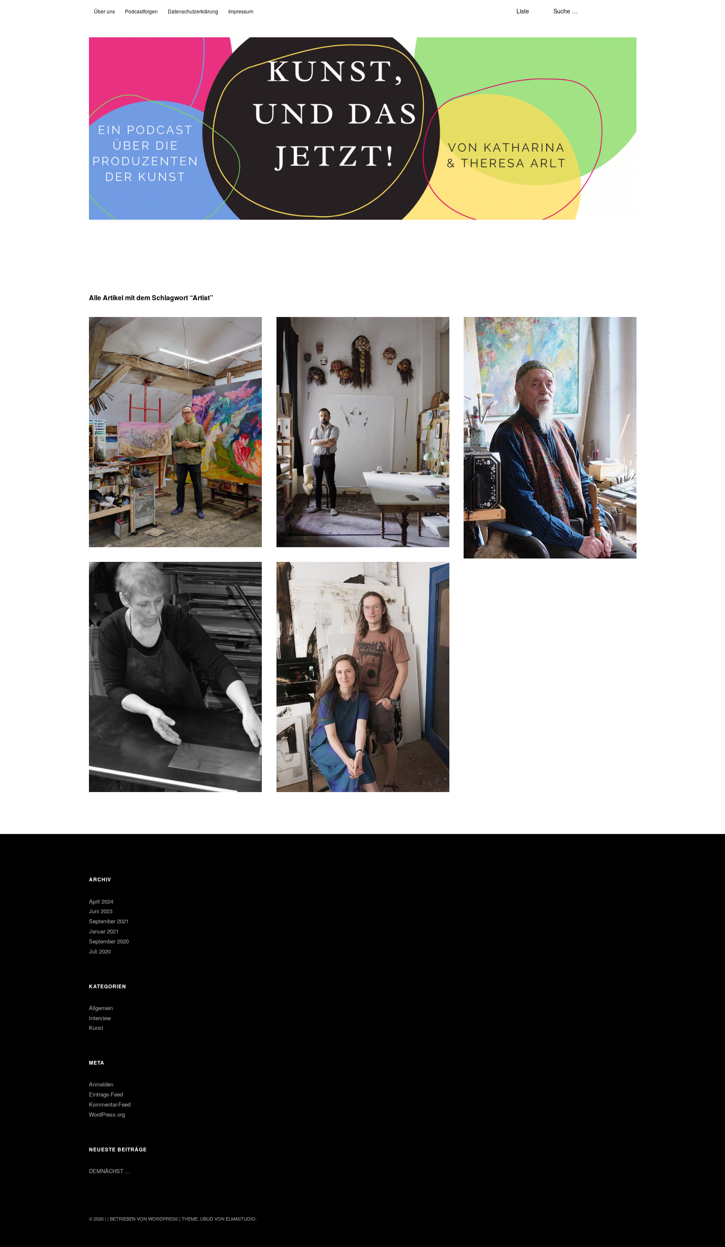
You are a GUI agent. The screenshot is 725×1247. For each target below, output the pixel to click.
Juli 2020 (100, 951)
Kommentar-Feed (109, 1104)
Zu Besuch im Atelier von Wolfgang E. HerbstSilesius (532, 334)
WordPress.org (107, 1114)
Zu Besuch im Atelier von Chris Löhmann (350, 330)
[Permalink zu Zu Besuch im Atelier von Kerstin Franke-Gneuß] (175, 677)
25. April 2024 (113, 340)
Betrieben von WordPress (144, 1218)
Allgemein (101, 1008)
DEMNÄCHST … (123, 330)
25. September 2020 (308, 594)
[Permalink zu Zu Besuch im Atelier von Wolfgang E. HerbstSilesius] (550, 438)
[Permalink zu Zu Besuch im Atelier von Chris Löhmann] (362, 432)
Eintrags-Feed (106, 1094)
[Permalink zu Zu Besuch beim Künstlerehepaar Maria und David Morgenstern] (362, 677)
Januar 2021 (104, 931)
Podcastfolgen (141, 11)
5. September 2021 (494, 349)
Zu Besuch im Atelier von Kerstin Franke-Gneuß (173, 574)
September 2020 (109, 941)
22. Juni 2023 (300, 340)
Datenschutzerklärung (193, 11)
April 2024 (101, 901)
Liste (522, 11)
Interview (100, 1018)
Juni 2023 (100, 911)
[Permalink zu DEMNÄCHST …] (175, 432)
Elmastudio (241, 1218)
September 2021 (109, 921)
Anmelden (101, 1084)
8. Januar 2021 (114, 585)
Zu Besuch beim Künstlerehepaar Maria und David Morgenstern (361, 579)
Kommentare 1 (157, 585)
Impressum (240, 11)
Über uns (104, 11)
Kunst (96, 1027)
